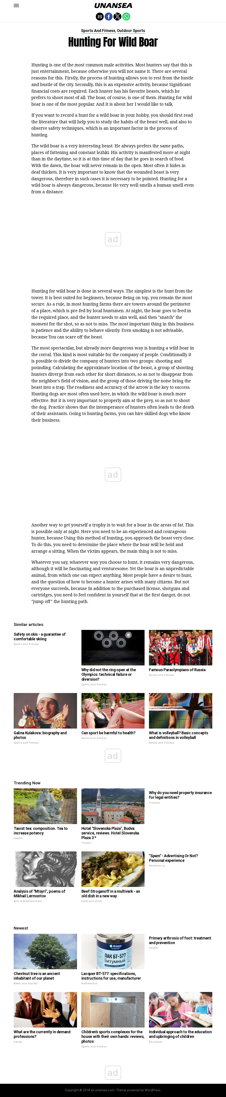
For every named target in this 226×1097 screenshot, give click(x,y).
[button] (16, 5)
